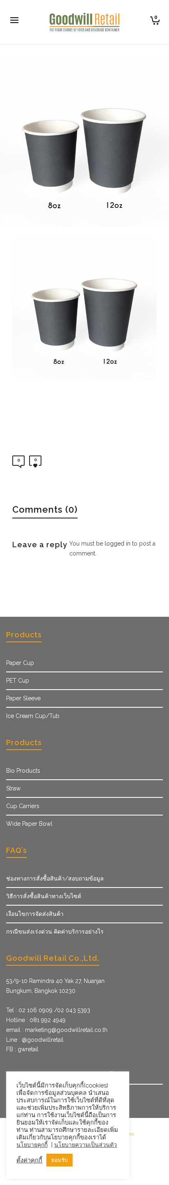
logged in (117, 543)
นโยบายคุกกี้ (32, 1144)
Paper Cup (20, 663)
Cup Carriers (22, 806)
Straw (13, 788)
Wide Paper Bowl (29, 823)
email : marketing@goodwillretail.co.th (56, 1030)
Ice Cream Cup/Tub (32, 716)
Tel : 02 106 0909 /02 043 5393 (48, 1010)
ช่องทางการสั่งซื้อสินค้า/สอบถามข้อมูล (55, 878)
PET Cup (17, 680)
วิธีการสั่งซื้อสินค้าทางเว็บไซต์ (43, 896)
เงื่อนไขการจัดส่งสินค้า (35, 914)
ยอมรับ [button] (59, 1160)
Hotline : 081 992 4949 (36, 1020)
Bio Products (23, 770)
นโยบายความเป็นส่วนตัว (85, 1144)
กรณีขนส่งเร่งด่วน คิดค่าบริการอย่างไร (55, 931)
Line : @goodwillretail (35, 1039)
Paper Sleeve (23, 698)
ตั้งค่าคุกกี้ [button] (29, 1160)
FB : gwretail (22, 1049)
